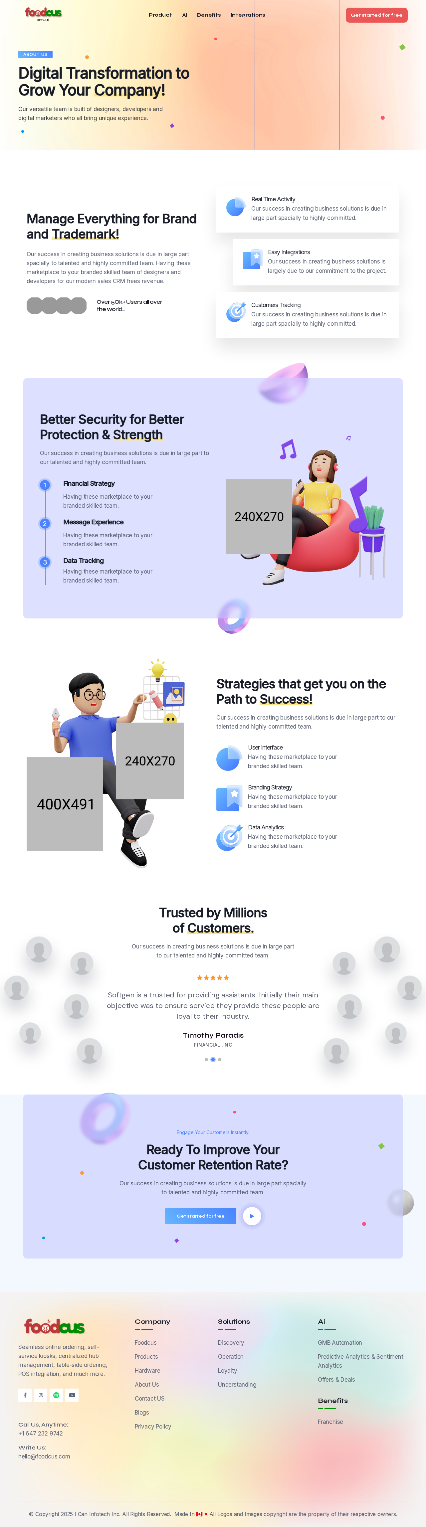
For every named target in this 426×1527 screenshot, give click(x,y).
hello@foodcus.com (44, 1456)
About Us (147, 1384)
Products (146, 1356)
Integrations (248, 15)
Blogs (142, 1412)
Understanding (237, 1384)
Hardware (147, 1370)
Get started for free (377, 15)
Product (160, 15)
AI (184, 15)
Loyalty (227, 1370)
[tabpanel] (216, 1004)
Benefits (209, 15)
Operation (231, 1356)
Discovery (231, 1342)
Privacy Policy (153, 1426)
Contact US (150, 1398)
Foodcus (146, 1342)
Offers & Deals (336, 1379)
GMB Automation (340, 1342)
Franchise (330, 1422)
